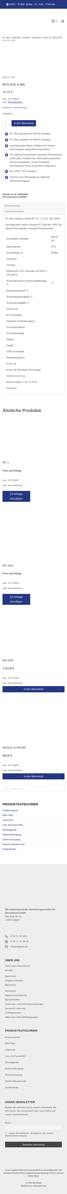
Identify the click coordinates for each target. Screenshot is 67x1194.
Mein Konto (10, 976)
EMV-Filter (7, 815)
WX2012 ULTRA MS (14, 747)
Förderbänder (9, 849)
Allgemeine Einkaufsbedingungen (21, 1017)
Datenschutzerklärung (16, 995)
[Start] (3, 37)
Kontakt (8, 970)
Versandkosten (15, 102)
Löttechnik (7, 820)
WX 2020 (7, 660)
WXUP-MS (8, 77)
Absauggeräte (9, 829)
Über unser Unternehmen (17, 966)
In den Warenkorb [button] (33, 689)
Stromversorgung (11, 839)
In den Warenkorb (24, 123)
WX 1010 (7, 565)
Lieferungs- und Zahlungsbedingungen (24, 1004)
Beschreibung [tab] (12, 206)
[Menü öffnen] (62, 21)
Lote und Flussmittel (12, 825)
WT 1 (5, 462)
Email (7, 1122)
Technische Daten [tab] (14, 211)
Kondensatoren (10, 810)
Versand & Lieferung (15, 1008)
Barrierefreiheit (12, 999)
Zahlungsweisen (13, 1012)
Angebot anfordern (14, 980)
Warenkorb (10, 985)
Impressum (10, 991)
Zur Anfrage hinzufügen (16, 496)
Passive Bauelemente (13, 844)
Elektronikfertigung (11, 834)
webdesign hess (39, 1186)
